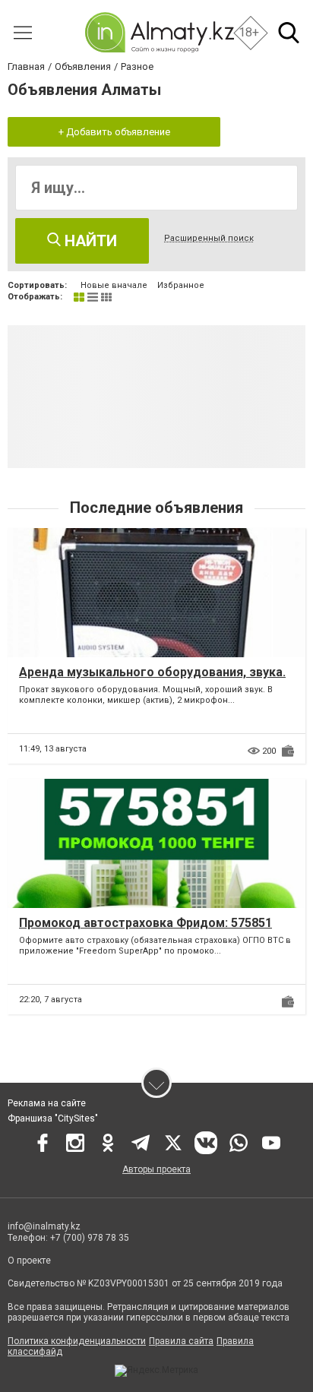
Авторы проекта (156, 1169)
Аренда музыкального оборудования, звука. (152, 672)
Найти (89, 241)
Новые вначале (114, 285)
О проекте (30, 1260)
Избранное (180, 285)
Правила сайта (181, 1341)
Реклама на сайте (47, 1103)
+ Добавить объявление (114, 132)
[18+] (159, 32)
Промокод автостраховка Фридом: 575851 (145, 923)
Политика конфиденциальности (77, 1341)
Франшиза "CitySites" (53, 1118)
